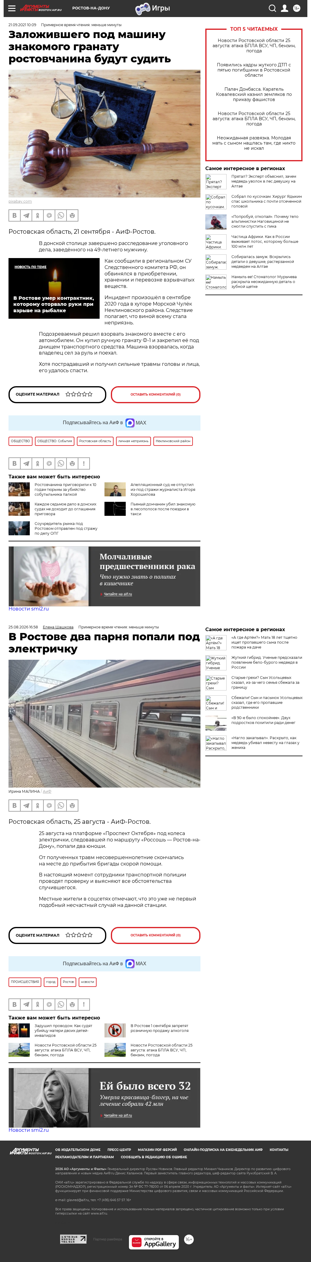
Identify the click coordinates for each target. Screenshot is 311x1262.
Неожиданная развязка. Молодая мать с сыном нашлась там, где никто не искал (254, 143)
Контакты (279, 1150)
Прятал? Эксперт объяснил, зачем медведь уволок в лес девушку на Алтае (263, 181)
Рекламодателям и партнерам (84, 1157)
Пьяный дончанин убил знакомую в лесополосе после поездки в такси (163, 509)
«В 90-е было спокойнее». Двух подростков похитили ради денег (263, 720)
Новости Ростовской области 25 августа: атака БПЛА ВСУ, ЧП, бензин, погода (254, 46)
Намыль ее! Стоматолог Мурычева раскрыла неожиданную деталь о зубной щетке (264, 281)
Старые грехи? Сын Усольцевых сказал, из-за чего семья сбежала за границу (265, 682)
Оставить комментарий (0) (156, 395)
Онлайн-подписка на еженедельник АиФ (223, 1150)
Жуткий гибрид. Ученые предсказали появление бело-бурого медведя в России (266, 662)
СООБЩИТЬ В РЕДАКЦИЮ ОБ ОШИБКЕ (154, 1157)
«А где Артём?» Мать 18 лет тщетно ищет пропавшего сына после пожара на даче (264, 642)
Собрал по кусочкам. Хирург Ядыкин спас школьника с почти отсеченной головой (266, 201)
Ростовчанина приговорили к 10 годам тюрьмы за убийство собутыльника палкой (65, 489)
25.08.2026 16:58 (23, 627)
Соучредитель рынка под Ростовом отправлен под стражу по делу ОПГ (66, 528)
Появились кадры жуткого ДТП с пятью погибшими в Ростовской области (254, 70)
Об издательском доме (78, 1150)
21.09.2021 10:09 (22, 25)
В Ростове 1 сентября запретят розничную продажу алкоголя (160, 1028)
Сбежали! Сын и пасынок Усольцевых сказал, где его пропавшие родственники (266, 702)
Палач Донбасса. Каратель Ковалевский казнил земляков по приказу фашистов (254, 94)
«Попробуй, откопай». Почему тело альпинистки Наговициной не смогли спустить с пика (265, 221)
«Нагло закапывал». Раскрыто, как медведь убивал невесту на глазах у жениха (265, 743)
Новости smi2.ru (29, 609)
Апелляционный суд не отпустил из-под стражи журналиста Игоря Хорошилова (163, 489)
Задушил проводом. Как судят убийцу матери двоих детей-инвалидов (63, 1030)
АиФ (47, 791)
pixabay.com (20, 201)
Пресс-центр (119, 1150)
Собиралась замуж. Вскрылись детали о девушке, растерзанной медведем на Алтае (262, 261)
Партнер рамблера (107, 1239)
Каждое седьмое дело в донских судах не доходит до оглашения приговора (65, 509)
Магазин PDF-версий (157, 1150)
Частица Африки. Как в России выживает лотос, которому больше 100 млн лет (264, 241)
